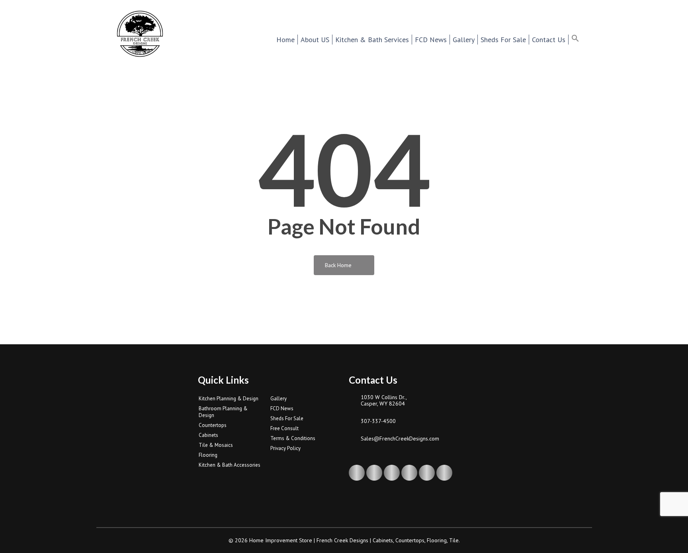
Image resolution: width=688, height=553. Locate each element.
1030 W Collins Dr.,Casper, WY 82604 (384, 400)
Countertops (213, 425)
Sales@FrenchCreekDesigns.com (400, 438)
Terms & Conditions (292, 438)
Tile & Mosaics (216, 445)
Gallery (278, 398)
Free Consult (284, 428)
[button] (580, 39)
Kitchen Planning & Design (228, 398)
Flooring (208, 455)
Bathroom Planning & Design (223, 412)
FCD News (281, 408)
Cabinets (208, 435)
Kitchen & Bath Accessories (229, 465)
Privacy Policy (285, 448)
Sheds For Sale (286, 418)
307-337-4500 (378, 421)
